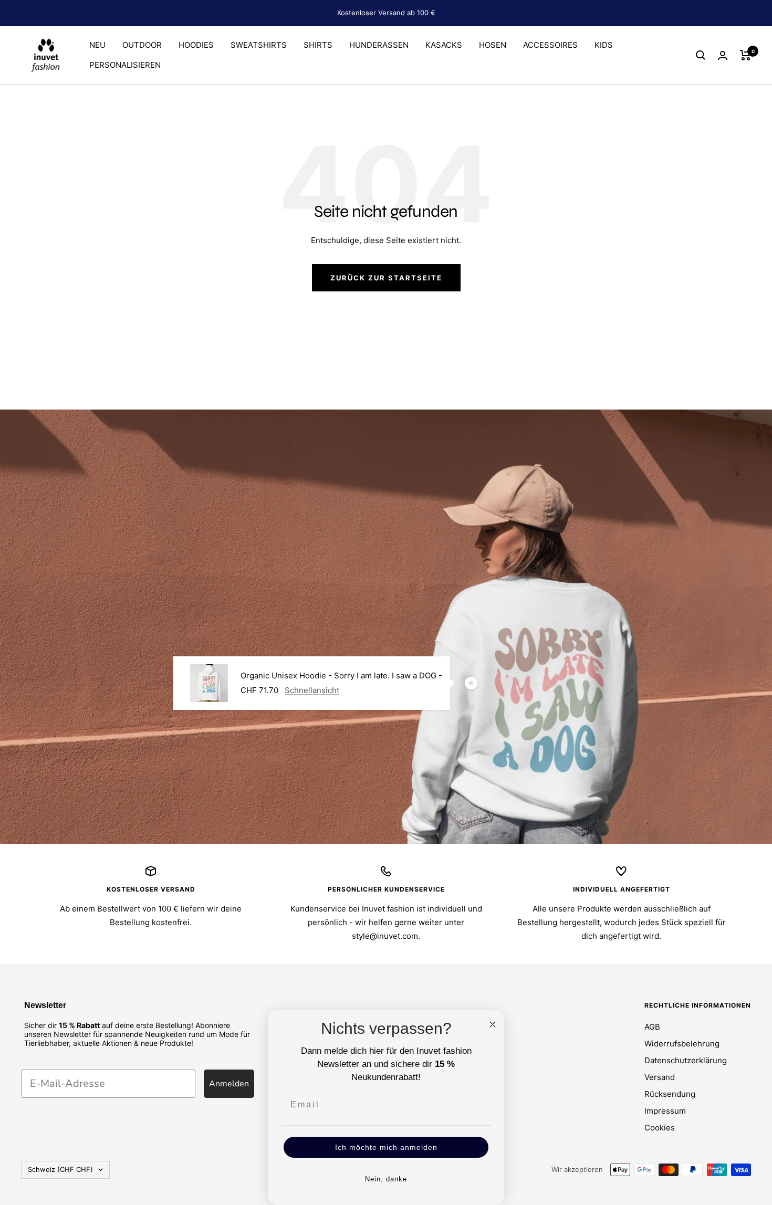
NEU (97, 45)
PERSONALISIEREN (125, 65)
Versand (659, 1077)
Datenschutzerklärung (685, 1060)
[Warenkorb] (745, 55)
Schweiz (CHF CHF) (60, 1169)
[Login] (722, 55)
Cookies (659, 1128)
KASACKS (443, 45)
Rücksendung (669, 1094)
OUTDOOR (142, 45)
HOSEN (492, 45)
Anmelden (229, 1083)
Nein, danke (386, 1179)
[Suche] (700, 55)
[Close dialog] (492, 1024)
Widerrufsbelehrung (681, 1044)
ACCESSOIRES (550, 45)
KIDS (603, 45)
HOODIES (196, 45)
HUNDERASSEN (379, 45)
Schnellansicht (312, 690)
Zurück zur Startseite (386, 278)
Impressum (665, 1111)
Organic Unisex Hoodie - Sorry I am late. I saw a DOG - (341, 675)
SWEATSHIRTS (259, 45)
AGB (652, 1027)
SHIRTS (318, 45)
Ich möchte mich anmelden (386, 1147)
